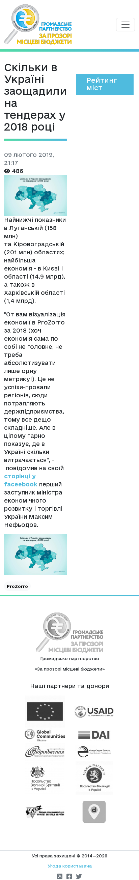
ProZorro (17, 586)
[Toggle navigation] (125, 24)
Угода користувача (70, 865)
